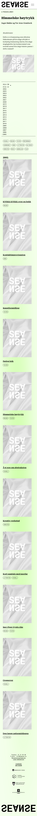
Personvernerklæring (19, 758)
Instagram (18, 765)
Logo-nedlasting (18, 759)
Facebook (19, 764)
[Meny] (32, 4)
